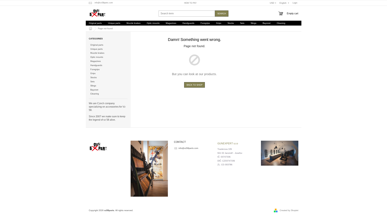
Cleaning (94, 93)
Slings (93, 85)
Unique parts (96, 49)
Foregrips (95, 69)
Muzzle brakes (97, 53)
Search (221, 13)
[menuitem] (95, 23)
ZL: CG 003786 (224, 164)
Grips (92, 73)
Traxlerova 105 (224, 149)
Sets (92, 81)
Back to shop (194, 85)
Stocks (93, 77)
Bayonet (94, 90)
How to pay (190, 3)
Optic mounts (96, 57)
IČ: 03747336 (224, 157)
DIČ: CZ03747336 (226, 161)
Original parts (96, 45)
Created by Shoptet (289, 210)
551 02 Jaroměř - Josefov (229, 153)
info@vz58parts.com (188, 148)
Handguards (96, 65)
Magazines (95, 61)
